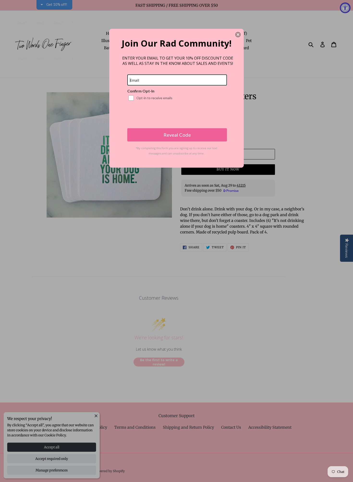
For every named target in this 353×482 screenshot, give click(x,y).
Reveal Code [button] (177, 135)
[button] (238, 34)
